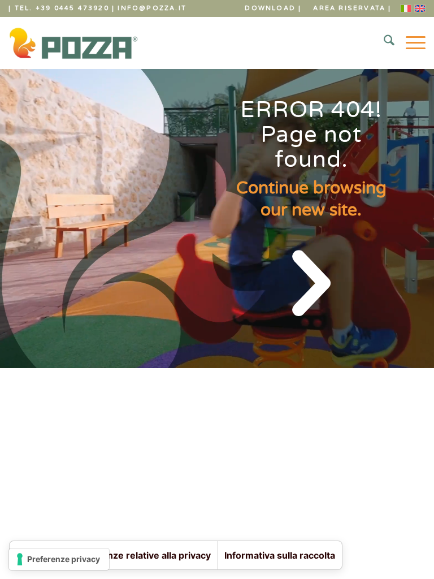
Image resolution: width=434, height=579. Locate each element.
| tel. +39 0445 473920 (58, 8)
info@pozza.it (152, 8)
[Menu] (410, 43)
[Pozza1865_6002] (73, 43)
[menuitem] (273, 8)
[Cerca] (383, 43)
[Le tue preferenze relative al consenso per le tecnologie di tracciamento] (59, 559)
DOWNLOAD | (273, 8)
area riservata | (352, 8)
